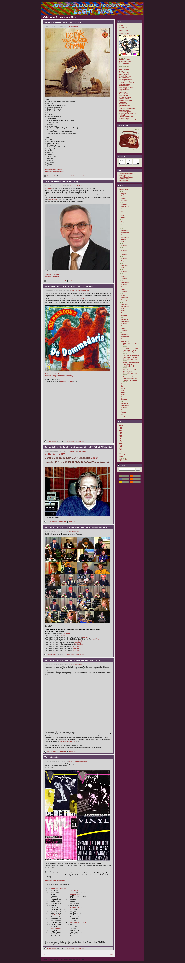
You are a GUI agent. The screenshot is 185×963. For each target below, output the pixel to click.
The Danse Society (78, 922)
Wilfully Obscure (124, 110)
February (124, 200)
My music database (125, 60)
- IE (120, 437)
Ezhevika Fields (124, 105)
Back (44, 954)
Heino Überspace (125, 112)
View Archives (124, 189)
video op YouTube (66, 381)
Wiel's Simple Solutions (127, 174)
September (125, 207)
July (122, 196)
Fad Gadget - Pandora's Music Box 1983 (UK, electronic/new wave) (131, 357)
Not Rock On (123, 95)
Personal (73, 185)
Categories (124, 422)
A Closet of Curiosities (127, 82)
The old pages (124, 63)
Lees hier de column (52, 274)
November (125, 233)
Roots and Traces (125, 97)
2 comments (51, 176)
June (123, 213)
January (124, 254)
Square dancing (124, 81)
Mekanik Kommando (58, 888)
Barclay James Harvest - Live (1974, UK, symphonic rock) (131, 364)
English (76, 761)
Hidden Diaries (124, 99)
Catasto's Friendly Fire (127, 108)
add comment (51, 281)
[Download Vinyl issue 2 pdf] (55, 880)
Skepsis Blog (123, 180)
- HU (120, 435)
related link (80, 176)
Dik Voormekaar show (67, 741)
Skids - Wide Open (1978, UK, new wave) (131, 344)
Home (121, 25)
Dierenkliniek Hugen (126, 177)
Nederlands (75, 26)
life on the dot (124, 86)
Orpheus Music (124, 74)
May (122, 215)
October (124, 204)
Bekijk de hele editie (52, 276)
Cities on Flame (124, 89)
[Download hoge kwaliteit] (54, 171)
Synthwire (122, 102)
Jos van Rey (52, 199)
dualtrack (122, 115)
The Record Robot (125, 79)
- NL (76, 290)
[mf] (64, 633)
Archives (123, 186)
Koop (120, 90)
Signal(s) (74, 890)
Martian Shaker (124, 77)
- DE (120, 432)
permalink (70, 176)
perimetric (122, 92)
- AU (120, 427)
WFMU (121, 71)
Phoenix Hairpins (125, 76)
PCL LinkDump (124, 73)
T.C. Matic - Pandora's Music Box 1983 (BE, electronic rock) (130, 350)
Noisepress (122, 107)
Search (122, 465)
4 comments (51, 948)
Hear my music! (124, 34)
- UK (120, 445)
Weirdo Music (123, 68)
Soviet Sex (75, 894)
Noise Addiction (124, 118)
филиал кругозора (125, 100)
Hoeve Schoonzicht (125, 175)
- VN (120, 448)
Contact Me (123, 27)
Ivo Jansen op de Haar (101, 299)
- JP (120, 442)
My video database (125, 61)
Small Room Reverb (126, 87)
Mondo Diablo (124, 94)
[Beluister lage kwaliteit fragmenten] (58, 374)
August (123, 194)
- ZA (120, 450)
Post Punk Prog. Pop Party (128, 113)
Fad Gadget (56, 928)
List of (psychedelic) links (128, 120)
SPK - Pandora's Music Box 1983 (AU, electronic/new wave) (131, 371)
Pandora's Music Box (126, 116)
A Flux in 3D (76, 907)
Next (112, 954)
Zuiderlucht (49, 188)
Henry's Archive (124, 84)
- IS (120, 438)
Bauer (94, 458)
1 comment (50, 654)
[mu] (68, 633)
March (123, 198)
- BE (120, 429)
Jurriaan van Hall (78, 299)
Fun (69, 26)
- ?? (120, 451)
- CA (120, 430)
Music (72, 290)
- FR (120, 434)
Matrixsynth (123, 103)
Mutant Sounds (124, 69)
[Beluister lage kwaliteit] (53, 169)
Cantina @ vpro (55, 453)
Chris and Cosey (58, 915)
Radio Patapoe (124, 178)
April (123, 217)
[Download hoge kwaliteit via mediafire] (59, 376)
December (124, 230)
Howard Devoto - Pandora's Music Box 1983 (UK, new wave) (130, 378)
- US (120, 447)
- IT (120, 440)
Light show (123, 460)
